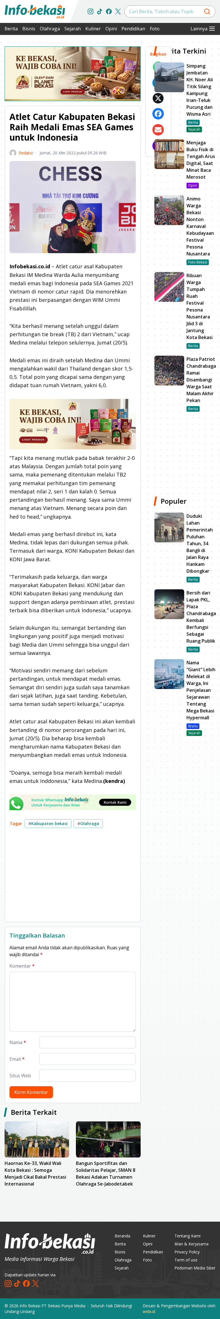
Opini (111, 28)
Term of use (185, 1260)
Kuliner (93, 28)
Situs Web (20, 1075)
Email (17, 1059)
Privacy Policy (187, 1252)
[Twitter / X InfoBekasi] (118, 11)
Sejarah (72, 28)
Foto (155, 28)
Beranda (122, 1236)
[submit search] (207, 11)
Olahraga (50, 28)
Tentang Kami (187, 1236)
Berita (11, 28)
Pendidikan (133, 28)
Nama (17, 1042)
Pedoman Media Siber (194, 1268)
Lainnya (198, 28)
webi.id (149, 1311)
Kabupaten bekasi (48, 823)
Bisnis (28, 28)
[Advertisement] (72, 877)
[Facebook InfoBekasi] (109, 11)
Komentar (22, 966)
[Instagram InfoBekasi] (90, 11)
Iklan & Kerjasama (191, 1244)
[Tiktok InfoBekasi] (100, 11)
